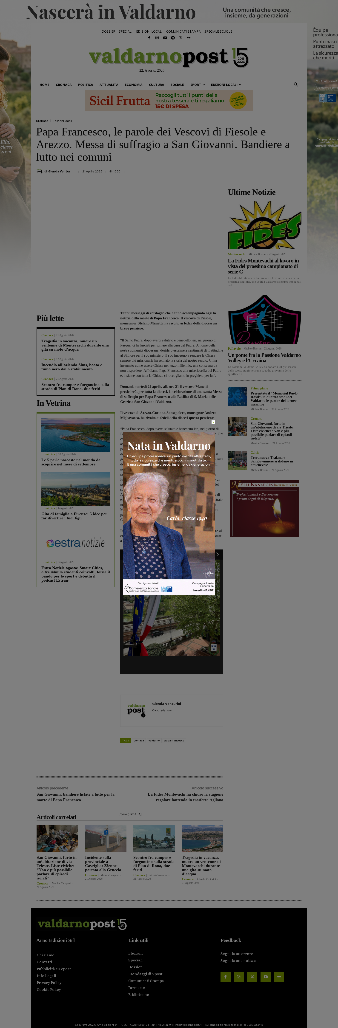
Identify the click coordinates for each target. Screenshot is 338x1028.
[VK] (274, 170)
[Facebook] (149, 37)
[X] (253, 170)
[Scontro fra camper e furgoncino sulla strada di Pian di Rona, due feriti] (154, 838)
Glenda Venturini (61, 171)
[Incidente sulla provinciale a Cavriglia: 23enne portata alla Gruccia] (106, 838)
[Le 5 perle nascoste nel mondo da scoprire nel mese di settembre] (75, 435)
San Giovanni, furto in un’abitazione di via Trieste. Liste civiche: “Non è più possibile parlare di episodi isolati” (57, 867)
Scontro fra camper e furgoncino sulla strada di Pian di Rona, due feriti (75, 386)
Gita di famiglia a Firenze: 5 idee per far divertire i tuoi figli (74, 516)
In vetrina (48, 454)
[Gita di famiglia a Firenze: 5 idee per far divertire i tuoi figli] (75, 489)
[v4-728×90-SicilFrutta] (169, 100)
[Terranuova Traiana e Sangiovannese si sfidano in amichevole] (237, 460)
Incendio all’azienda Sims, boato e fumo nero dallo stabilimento (71, 367)
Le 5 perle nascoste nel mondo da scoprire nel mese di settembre (70, 462)
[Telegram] (172, 37)
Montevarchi (237, 254)
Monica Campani (61, 883)
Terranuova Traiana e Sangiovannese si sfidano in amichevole (272, 461)
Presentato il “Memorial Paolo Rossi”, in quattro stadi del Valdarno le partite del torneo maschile (274, 398)
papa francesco (174, 740)
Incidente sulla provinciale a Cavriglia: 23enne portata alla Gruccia (103, 863)
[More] (297, 170)
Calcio (255, 452)
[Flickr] (188, 37)
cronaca (139, 740)
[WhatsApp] (285, 170)
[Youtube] (165, 37)
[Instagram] (157, 37)
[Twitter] (180, 37)
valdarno (154, 740)
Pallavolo (234, 348)
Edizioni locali (62, 120)
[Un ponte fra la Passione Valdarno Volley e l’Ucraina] (264, 319)
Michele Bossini (257, 254)
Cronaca (42, 120)
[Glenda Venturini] (40, 171)
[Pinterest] (264, 170)
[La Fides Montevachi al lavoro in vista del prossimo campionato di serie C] (264, 225)
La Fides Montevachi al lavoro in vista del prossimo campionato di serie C (263, 266)
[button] (295, 84)
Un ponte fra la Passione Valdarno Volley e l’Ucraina (264, 357)
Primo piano (259, 388)
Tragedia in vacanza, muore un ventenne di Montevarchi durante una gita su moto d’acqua (75, 345)
